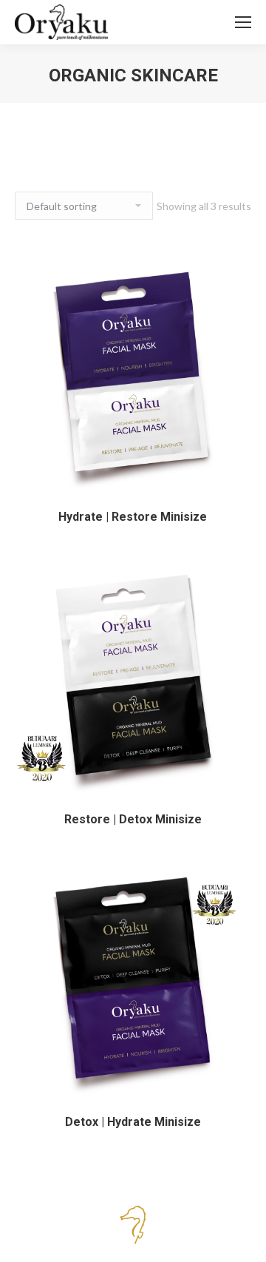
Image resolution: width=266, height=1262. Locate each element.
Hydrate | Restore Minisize (132, 517)
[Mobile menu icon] (243, 22)
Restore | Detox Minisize (133, 819)
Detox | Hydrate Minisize (133, 1122)
